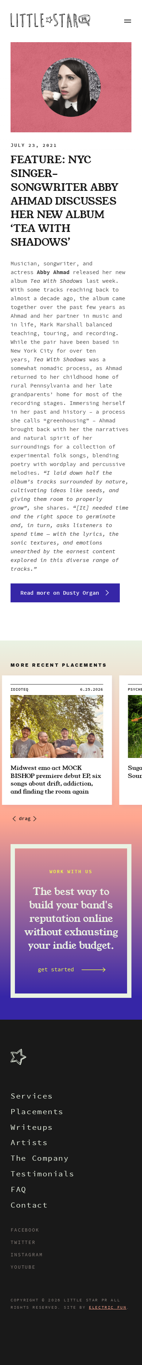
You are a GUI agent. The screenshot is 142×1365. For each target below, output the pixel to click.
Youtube (23, 1267)
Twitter (23, 1243)
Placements (37, 1112)
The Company (40, 1159)
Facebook (25, 1230)
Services (32, 1097)
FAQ (19, 1190)
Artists (29, 1143)
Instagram (27, 1255)
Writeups (32, 1128)
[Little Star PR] (50, 21)
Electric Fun (107, 1307)
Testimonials (42, 1175)
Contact (29, 1206)
